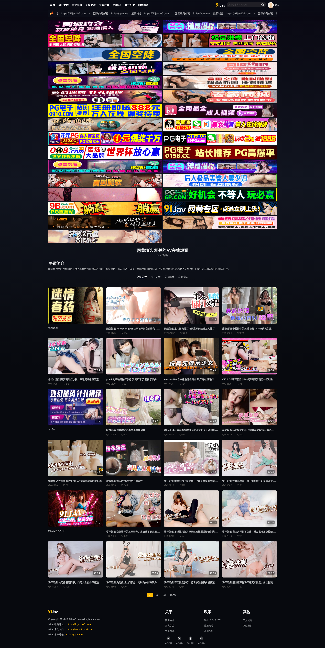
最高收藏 (183, 276)
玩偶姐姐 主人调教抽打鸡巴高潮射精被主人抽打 (189, 328)
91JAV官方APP (56, 530)
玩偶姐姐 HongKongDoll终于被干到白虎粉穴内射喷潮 (135, 328)
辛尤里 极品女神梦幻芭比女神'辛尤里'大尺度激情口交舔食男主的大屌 (258, 430)
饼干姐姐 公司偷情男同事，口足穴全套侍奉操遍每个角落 (78, 582)
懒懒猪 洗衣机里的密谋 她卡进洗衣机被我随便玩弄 (75, 481)
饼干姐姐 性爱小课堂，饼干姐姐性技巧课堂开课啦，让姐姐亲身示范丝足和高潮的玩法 (267, 481)
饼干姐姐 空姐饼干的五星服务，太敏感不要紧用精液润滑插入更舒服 (142, 532)
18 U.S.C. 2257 (212, 620)
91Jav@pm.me (74, 634)
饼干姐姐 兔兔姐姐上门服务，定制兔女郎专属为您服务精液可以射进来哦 (144, 582)
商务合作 (170, 620)
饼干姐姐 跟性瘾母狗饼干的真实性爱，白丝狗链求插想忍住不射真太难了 (260, 582)
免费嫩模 (53, 327)
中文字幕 (77, 5)
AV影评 (117, 5)
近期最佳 (142, 276)
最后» (173, 594)
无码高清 (90, 5)
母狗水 (51, 429)
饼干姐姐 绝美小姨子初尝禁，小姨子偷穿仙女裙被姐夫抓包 (195, 481)
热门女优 (63, 5)
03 (164, 594)
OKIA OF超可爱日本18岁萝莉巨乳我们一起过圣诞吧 (249, 379)
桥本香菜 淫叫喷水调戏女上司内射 (124, 481)
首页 (52, 5)
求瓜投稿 (170, 631)
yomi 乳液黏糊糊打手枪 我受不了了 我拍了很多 (131, 379)
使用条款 (208, 625)
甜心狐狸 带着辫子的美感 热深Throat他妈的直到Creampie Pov (256, 328)
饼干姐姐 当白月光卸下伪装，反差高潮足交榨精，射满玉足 (253, 532)
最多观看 (169, 276)
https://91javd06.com (79, 624)
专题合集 (104, 5)
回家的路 (143, 5)
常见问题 (247, 620)
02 (157, 594)
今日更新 (155, 276)
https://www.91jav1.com (80, 629)
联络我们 (247, 625)
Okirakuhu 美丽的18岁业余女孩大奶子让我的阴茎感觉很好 (195, 430)
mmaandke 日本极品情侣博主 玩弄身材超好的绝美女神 (193, 379)
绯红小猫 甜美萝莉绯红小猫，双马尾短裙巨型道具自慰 (77, 379)
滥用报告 (208, 631)
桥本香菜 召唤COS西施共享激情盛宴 (125, 430)
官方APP (130, 5)
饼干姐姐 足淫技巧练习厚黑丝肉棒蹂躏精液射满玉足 (191, 532)
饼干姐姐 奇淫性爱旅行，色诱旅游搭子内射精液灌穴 (191, 582)
